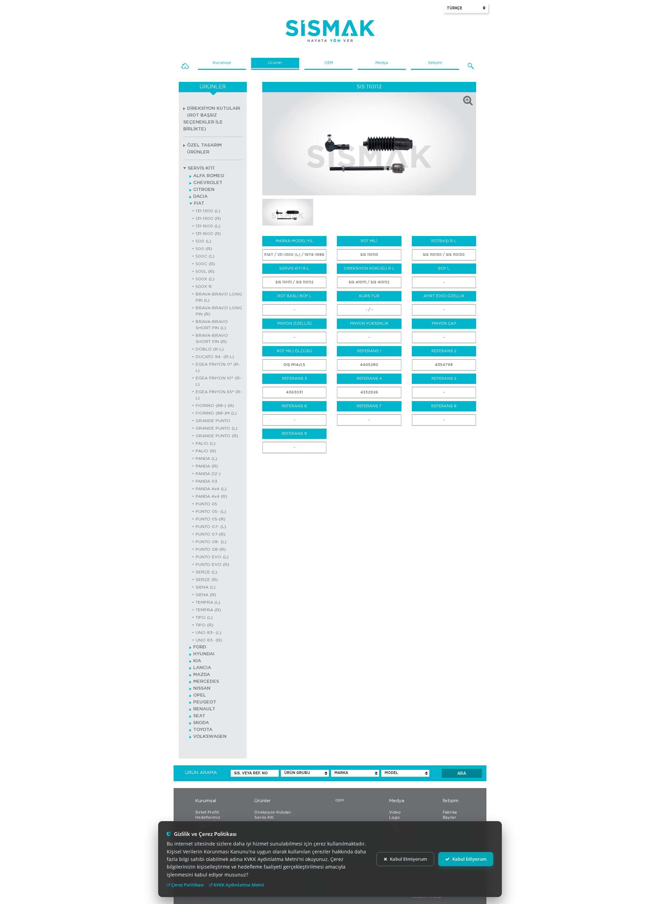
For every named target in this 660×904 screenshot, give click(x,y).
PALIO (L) (206, 443)
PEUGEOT (204, 702)
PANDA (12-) (208, 474)
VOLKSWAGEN (210, 736)
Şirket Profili (207, 812)
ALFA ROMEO (208, 176)
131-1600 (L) (208, 226)
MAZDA (201, 674)
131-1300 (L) (208, 211)
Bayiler (449, 817)
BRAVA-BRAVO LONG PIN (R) (219, 311)
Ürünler (275, 63)
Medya (381, 63)
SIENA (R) (206, 595)
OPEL (199, 695)
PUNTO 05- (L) (211, 511)
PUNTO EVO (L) (212, 557)
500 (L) (203, 241)
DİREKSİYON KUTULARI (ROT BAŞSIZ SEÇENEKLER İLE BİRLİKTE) (211, 118)
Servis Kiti (264, 817)
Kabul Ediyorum (469, 859)
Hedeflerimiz (207, 817)
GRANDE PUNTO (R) (217, 436)
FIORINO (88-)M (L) (216, 413)
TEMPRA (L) (208, 602)
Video (395, 812)
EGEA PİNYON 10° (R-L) (218, 381)
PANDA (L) (206, 458)
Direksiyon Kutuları (272, 812)
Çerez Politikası (187, 885)
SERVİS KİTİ (201, 168)
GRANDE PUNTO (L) (217, 428)
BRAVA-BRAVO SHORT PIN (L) (212, 325)
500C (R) (205, 264)
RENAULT (204, 709)
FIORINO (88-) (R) (215, 405)
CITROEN (203, 189)
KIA (197, 661)
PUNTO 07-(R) (211, 534)
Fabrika (450, 812)
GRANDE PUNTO (213, 421)
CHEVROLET (207, 183)
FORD (199, 647)
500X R (204, 286)
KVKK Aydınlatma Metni (238, 885)
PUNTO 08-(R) (211, 549)
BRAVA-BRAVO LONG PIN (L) (219, 297)
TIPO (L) (204, 617)
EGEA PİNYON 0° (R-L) (218, 367)
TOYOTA (202, 730)
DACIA (200, 196)
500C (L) (205, 256)
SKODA (201, 723)
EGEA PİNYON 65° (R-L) (219, 395)
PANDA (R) (207, 466)
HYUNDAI (203, 654)
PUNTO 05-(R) (211, 519)
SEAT (199, 716)
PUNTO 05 (206, 504)
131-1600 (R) (208, 234)
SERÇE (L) (206, 572)
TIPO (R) (204, 625)
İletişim (435, 63)
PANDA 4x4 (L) (211, 489)
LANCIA (202, 668)
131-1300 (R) (208, 218)
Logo (394, 817)
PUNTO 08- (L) (211, 542)
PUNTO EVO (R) (212, 564)
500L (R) (205, 271)
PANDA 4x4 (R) (211, 496)
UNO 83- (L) (208, 633)
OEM (328, 63)
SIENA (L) (206, 587)
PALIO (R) (206, 451)
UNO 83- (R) (209, 640)
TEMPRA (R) (208, 610)
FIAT (199, 203)
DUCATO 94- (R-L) (215, 357)
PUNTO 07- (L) (211, 527)
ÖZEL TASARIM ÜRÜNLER (204, 148)
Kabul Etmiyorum (408, 859)
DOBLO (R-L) (210, 349)
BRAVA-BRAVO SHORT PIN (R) (212, 338)
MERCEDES (206, 681)
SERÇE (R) (207, 580)
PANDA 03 (206, 481)
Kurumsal (222, 63)
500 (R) (204, 249)
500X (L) (205, 279)
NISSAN (201, 688)
